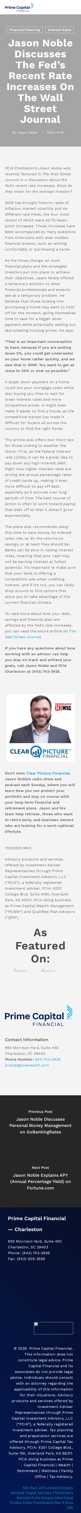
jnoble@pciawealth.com (27, 1065)
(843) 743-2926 (36, 1253)
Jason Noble (28, 132)
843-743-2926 (48, 1059)
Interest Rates (59, 30)
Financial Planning (24, 30)
